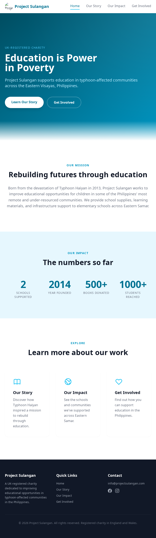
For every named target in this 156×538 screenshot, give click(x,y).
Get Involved (141, 6)
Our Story (93, 6)
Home (75, 6)
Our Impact (116, 6)
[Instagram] (117, 491)
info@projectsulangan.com (126, 483)
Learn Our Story (24, 102)
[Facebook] (110, 491)
